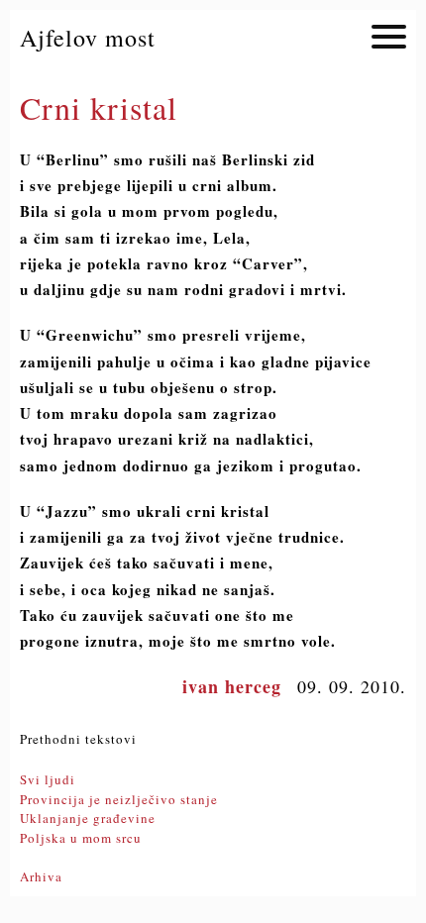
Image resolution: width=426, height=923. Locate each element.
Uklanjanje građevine (88, 818)
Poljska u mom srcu (81, 838)
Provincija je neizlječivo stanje (119, 799)
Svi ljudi (47, 779)
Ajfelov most (88, 37)
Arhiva (41, 876)
